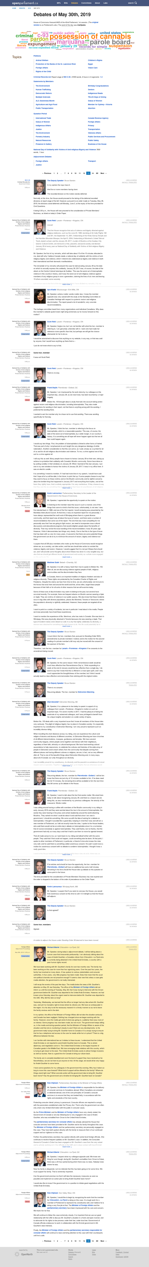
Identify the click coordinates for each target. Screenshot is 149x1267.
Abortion (91, 108)
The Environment (43, 85)
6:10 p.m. (27, 640)
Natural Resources (43, 140)
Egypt (90, 64)
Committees (86, 3)
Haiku (117, 1254)
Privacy (91, 125)
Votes (94, 1254)
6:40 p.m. (27, 1198)
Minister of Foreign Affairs (84, 987)
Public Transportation (44, 108)
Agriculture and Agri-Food (46, 104)
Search (70, 1257)
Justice (39, 129)
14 (93, 173)
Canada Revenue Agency (98, 118)
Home (14, 8)
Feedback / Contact (122, 1252)
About (97, 3)
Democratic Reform (44, 93)
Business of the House (97, 144)
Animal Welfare (42, 60)
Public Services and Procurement (101, 136)
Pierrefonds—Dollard (86, 775)
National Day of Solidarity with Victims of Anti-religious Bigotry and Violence (65, 149)
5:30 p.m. (27, 229)
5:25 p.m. (27, 187)
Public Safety (93, 140)
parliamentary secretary (57, 1208)
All (97, 173)
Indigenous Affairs (43, 125)
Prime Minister (45, 1112)
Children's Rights (95, 60)
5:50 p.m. (27, 502)
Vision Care (92, 67)
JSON (126, 1257)
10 (75, 173)
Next (103, 173)
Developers (119, 1257)
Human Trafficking (43, 89)
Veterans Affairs (94, 133)
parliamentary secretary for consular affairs (54, 1122)
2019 (29, 8)
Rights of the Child (43, 71)
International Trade (43, 118)
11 (80, 173)
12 (84, 173)
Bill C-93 (67, 77)
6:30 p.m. (27, 869)
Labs (105, 3)
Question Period (40, 113)
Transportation (94, 129)
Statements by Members (43, 81)
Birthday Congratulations (98, 85)
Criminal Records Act (42, 77)
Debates (74, 3)
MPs (59, 3)
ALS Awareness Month (45, 100)
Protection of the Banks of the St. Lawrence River (56, 64)
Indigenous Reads (95, 93)
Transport (92, 161)
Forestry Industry (43, 136)
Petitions (37, 56)
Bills (66, 3)
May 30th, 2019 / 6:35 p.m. (22, 952)
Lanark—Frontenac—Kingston (74, 648)
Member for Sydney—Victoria (100, 104)
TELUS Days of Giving (97, 97)
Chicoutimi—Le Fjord (58, 1200)
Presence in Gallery (44, 144)
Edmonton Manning (86, 692)
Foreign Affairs (42, 67)
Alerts (70, 1259)
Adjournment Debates (42, 156)
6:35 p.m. (27, 1088)
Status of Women (95, 100)
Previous (47, 173)
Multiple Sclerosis (43, 97)
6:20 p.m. (27, 780)
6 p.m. (28, 571)
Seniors (91, 89)
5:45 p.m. (27, 298)
